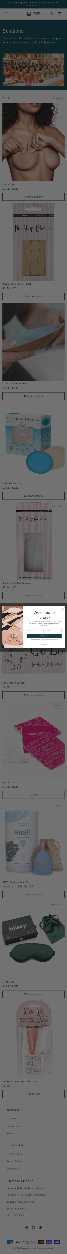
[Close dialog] (63, 608)
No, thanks (44, 644)
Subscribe (44, 636)
